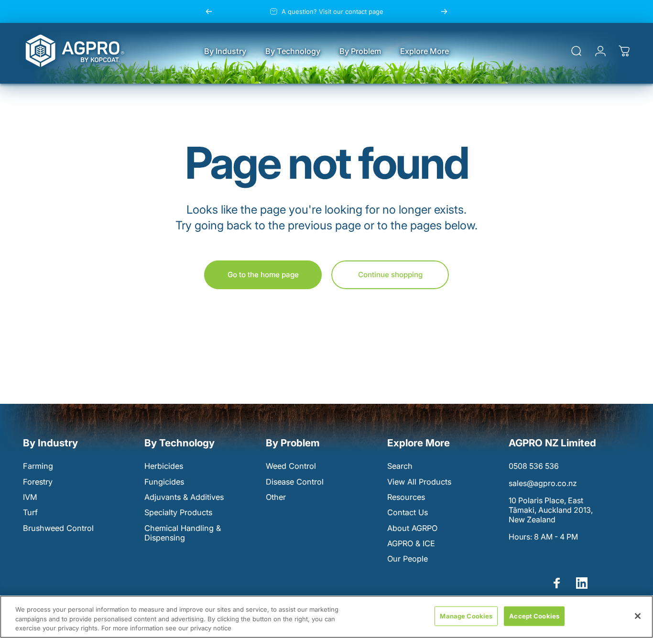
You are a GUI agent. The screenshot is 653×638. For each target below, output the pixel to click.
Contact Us (407, 512)
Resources (406, 497)
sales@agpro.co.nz (543, 483)
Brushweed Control (58, 528)
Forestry (38, 482)
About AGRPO (412, 528)
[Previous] (208, 11)
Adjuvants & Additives (184, 497)
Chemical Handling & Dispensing (182, 532)
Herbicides (163, 466)
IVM (30, 497)
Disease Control (295, 482)
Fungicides (164, 482)
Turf (30, 512)
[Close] (637, 616)
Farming (38, 466)
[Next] (444, 11)
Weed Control (291, 466)
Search (400, 466)
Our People (407, 558)
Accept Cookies (534, 615)
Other (276, 497)
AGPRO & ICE (411, 543)
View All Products (419, 482)
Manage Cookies (466, 615)
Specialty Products (178, 512)
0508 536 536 (534, 466)
